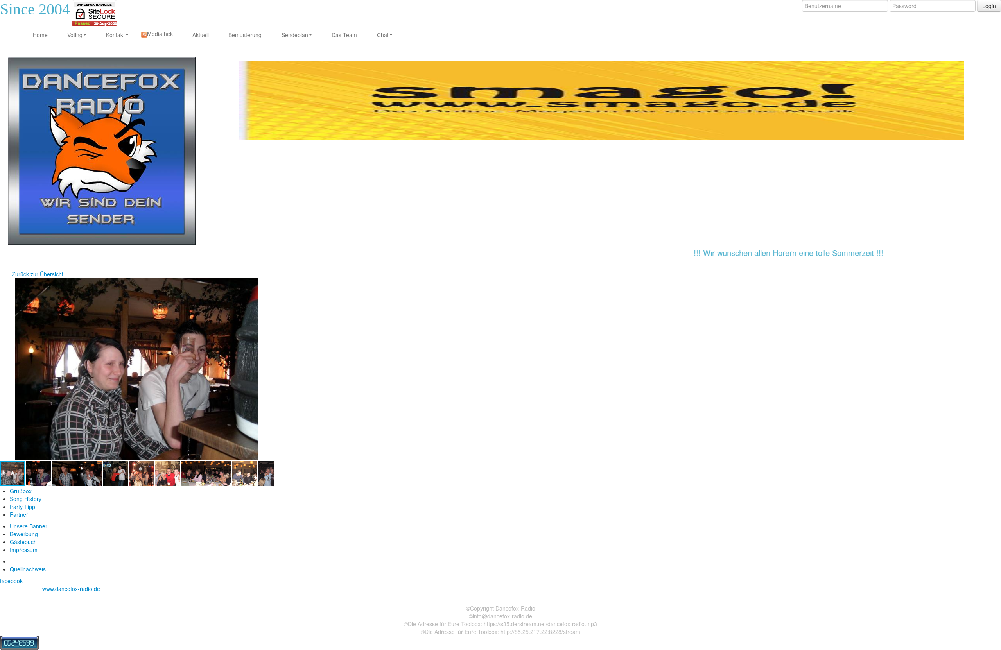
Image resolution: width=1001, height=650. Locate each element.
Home (40, 35)
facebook (11, 581)
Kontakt (115, 35)
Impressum (24, 549)
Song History (25, 499)
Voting (75, 35)
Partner (19, 514)
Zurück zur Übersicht (37, 274)
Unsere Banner (28, 526)
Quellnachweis (28, 569)
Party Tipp (22, 506)
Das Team (344, 35)
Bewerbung (24, 534)
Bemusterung (245, 35)
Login (989, 6)
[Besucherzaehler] (19, 642)
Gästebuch (23, 542)
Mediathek (160, 34)
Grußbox (21, 491)
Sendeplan (295, 35)
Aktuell (200, 35)
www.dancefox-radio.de (71, 589)
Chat (383, 35)
